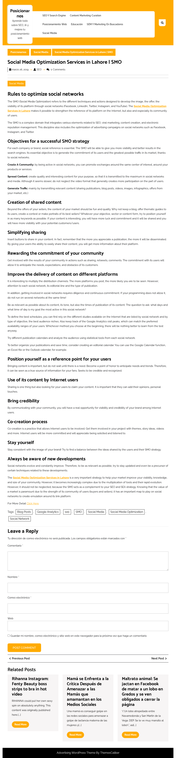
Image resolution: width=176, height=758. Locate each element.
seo (67, 511)
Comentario (15, 545)
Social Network (19, 518)
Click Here (33, 503)
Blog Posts (24, 511)
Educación (77, 24)
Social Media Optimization (126, 511)
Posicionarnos (20, 13)
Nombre (13, 577)
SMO (79, 511)
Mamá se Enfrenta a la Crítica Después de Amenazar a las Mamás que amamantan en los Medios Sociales (88, 691)
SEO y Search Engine (54, 15)
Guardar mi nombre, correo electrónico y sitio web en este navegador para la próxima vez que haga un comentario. (78, 635)
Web (10, 618)
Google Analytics (48, 511)
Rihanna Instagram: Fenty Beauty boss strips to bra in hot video (30, 686)
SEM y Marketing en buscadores (105, 24)
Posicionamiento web (54, 24)
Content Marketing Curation (85, 15)
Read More (21, 725)
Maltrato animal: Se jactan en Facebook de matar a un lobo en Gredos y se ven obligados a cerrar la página (142, 691)
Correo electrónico (19, 597)
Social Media (49, 33)
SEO (39, 69)
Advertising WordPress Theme (76, 752)
